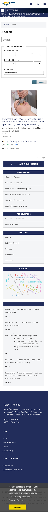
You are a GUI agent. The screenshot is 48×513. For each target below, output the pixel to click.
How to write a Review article (17, 194)
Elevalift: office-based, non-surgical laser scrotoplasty (22, 310)
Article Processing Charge (16, 206)
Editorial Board (9, 442)
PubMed (8, 237)
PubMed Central (12, 243)
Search (42, 82)
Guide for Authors (12, 177)
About (5, 438)
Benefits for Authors (13, 183)
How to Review (11, 224)
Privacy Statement (23, 496)
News (5, 446)
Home (6, 24)
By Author (8, 69)
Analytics (9, 260)
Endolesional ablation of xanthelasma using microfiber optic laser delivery (23, 361)
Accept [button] (17, 507)
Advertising (7, 450)
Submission (7, 465)
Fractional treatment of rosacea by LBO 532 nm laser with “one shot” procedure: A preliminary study (23, 376)
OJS (39, 415)
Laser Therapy (13, 10)
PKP (27, 415)
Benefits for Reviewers (14, 219)
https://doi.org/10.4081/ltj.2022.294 (20, 141)
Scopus (8, 249)
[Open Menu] (2, 10)
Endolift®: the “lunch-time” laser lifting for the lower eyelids (22, 323)
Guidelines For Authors (12, 469)
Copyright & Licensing (14, 200)
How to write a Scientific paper (18, 189)
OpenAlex (9, 255)
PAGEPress (26, 412)
